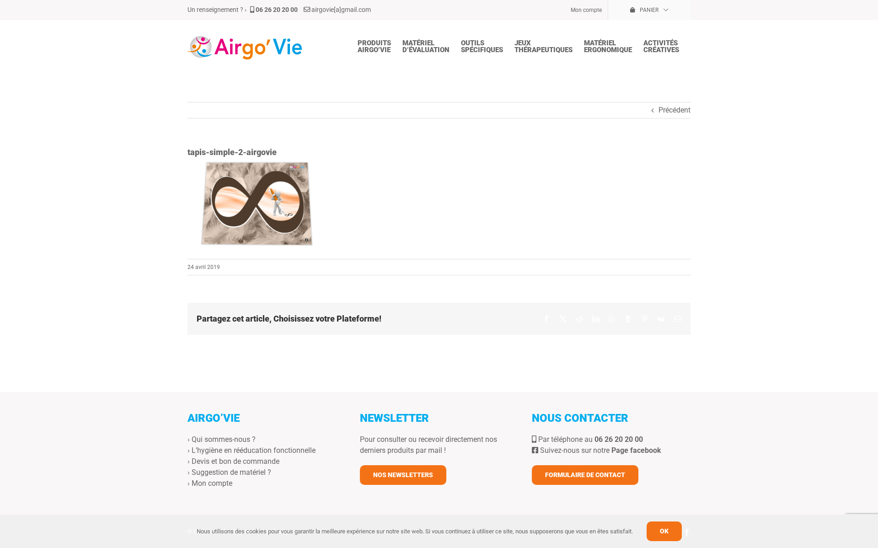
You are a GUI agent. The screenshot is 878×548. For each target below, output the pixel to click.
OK (664, 531)
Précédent (674, 110)
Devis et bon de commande (235, 461)
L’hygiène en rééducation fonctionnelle (254, 450)
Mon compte (212, 483)
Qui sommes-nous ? (224, 439)
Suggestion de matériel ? (231, 472)
